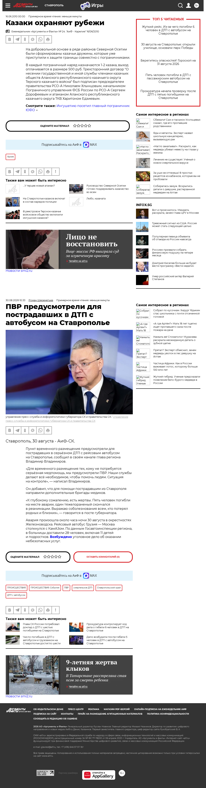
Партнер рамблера (68, 773)
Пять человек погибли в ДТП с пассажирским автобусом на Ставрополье (168, 78)
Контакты (67, 714)
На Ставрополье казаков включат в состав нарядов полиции (44, 200)
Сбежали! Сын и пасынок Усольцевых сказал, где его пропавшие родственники (176, 123)
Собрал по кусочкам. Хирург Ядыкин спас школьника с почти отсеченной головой (176, 313)
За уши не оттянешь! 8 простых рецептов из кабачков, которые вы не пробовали (176, 176)
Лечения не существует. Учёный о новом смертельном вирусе (174, 161)
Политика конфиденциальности (168, 714)
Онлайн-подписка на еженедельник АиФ (160, 709)
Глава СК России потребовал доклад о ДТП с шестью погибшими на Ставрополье (41, 627)
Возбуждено (61, 537)
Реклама (93, 709)
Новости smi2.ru (19, 271)
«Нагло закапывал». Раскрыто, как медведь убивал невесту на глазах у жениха (175, 149)
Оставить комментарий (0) (103, 557)
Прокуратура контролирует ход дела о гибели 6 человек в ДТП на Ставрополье (108, 627)
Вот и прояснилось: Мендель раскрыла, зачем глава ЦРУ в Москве (175, 211)
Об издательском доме (48, 709)
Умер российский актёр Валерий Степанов (173, 278)
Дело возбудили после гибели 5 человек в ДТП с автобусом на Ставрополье (107, 640)
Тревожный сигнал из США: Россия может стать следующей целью (174, 225)
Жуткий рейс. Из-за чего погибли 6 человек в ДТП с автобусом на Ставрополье (168, 30)
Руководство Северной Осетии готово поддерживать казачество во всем (108, 189)
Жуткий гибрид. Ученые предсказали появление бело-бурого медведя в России (176, 380)
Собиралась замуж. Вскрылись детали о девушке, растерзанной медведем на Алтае (174, 189)
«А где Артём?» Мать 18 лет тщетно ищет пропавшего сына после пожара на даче (175, 326)
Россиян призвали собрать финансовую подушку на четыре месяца (172, 252)
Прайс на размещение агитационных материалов (110, 714)
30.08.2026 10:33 (15, 300)
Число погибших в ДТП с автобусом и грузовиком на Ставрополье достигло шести (42, 640)
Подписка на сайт (44, 714)
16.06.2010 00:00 (15, 16)
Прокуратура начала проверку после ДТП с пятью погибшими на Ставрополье (168, 94)
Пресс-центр (75, 709)
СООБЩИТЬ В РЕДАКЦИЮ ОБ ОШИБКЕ (55, 718)
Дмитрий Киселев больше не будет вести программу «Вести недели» (174, 264)
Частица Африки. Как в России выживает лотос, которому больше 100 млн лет (175, 366)
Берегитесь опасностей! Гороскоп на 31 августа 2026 (168, 62)
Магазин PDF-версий (117, 709)
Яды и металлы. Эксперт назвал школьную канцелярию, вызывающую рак (173, 136)
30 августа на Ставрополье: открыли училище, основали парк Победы (168, 46)
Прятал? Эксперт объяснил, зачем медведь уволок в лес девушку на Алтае (174, 353)
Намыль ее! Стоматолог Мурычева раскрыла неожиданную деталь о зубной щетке (175, 340)
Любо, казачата (96, 198)
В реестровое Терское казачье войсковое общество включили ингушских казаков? (43, 214)
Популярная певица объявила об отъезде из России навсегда (171, 238)
